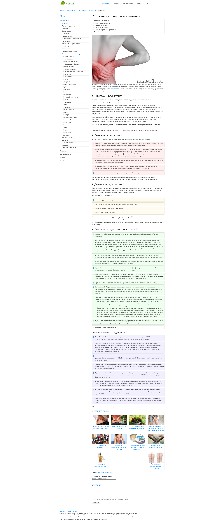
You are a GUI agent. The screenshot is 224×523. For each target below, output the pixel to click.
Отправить (96, 502)
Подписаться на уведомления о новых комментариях (111, 499)
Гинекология (66, 28)
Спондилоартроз (68, 56)
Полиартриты (67, 76)
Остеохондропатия (69, 84)
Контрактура (67, 132)
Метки (69, 511)
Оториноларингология (69, 51)
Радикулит (67, 92)
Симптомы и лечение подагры (103, 407)
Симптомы (65, 145)
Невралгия (67, 89)
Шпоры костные (68, 109)
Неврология (66, 135)
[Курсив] (95, 485)
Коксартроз (67, 122)
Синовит (66, 79)
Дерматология (66, 31)
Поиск (75, 511)
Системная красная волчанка (73, 71)
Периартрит (67, 74)
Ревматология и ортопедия (71, 54)
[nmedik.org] (68, 3)
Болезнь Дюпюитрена (70, 97)
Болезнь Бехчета (68, 66)
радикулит (108, 472)
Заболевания (105, 3)
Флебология (66, 33)
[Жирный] (93, 485)
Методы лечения (128, 3)
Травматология (67, 137)
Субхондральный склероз (71, 64)
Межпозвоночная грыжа (71, 61)
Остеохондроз (68, 59)
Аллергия (65, 23)
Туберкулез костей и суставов (73, 87)
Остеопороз (67, 107)
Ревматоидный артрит (70, 117)
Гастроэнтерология (68, 26)
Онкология (65, 46)
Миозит (65, 112)
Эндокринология (67, 142)
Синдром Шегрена (69, 69)
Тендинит (66, 82)
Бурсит (65, 130)
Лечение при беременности (71, 44)
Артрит (65, 104)
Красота (138, 3)
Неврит (65, 99)
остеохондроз (115, 89)
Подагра (66, 115)
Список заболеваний (69, 148)
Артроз (65, 127)
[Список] (100, 485)
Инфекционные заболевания (71, 38)
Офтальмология (67, 49)
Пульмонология (67, 36)
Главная (62, 511)
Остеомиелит (67, 102)
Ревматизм (67, 94)
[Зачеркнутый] (97, 485)
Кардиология (66, 41)
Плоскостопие (68, 125)
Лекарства (116, 3)
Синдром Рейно (68, 120)
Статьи (147, 3)
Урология (65, 140)
